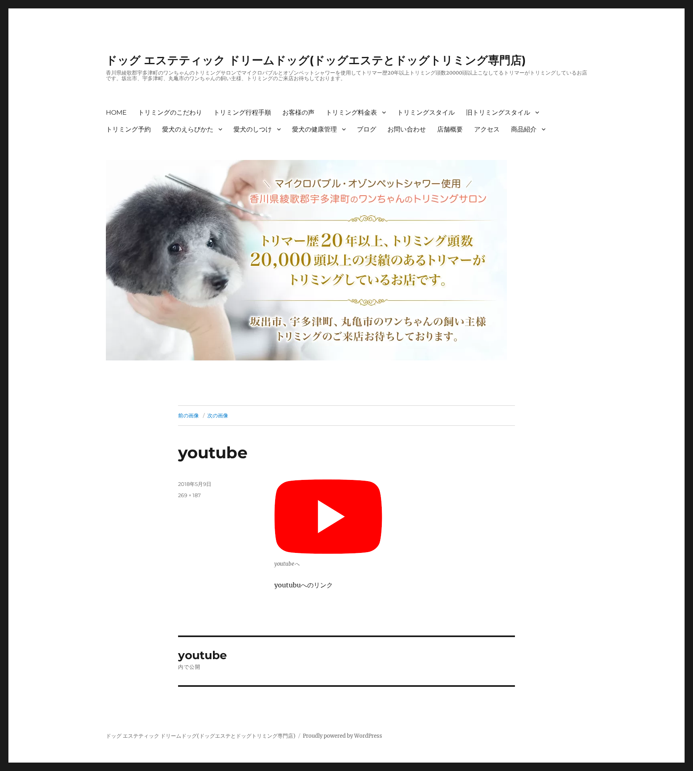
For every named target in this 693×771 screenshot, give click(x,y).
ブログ (366, 129)
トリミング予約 (128, 129)
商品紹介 (524, 129)
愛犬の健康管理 (314, 129)
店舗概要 (450, 129)
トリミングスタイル (426, 112)
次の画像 (217, 415)
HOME (116, 112)
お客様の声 (298, 112)
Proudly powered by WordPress (342, 736)
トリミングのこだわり (170, 112)
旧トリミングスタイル (498, 112)
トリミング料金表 (351, 112)
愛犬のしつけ (252, 129)
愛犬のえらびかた (187, 129)
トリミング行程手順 (242, 112)
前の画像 (188, 415)
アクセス (487, 129)
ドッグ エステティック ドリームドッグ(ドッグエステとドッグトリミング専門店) (316, 60)
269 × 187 (189, 495)
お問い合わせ (406, 129)
